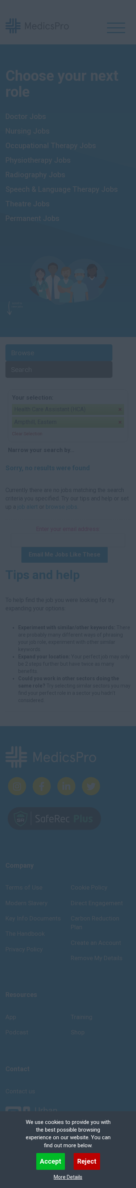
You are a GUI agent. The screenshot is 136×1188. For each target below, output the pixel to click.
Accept (50, 1161)
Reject (86, 1161)
